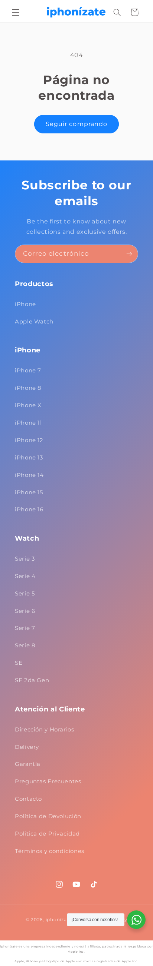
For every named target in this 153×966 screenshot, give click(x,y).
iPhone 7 (28, 370)
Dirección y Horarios (44, 729)
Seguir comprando (76, 123)
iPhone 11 (28, 422)
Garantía (27, 764)
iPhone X (28, 405)
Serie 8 (25, 645)
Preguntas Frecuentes (48, 781)
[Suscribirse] (129, 254)
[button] (15, 12)
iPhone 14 (29, 475)
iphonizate (59, 919)
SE (18, 663)
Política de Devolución (48, 816)
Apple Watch (34, 321)
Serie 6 (25, 611)
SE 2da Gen (32, 680)
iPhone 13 (29, 457)
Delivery (27, 747)
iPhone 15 (29, 492)
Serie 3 (25, 558)
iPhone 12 (29, 440)
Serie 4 (25, 576)
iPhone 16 (29, 509)
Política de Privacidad (47, 833)
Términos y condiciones (49, 851)
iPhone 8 (28, 388)
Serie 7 (25, 628)
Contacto (28, 799)
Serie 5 (25, 593)
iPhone (25, 304)
